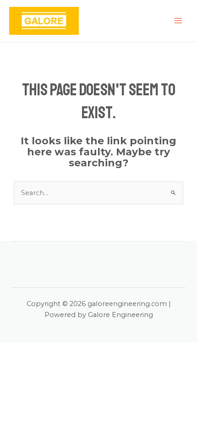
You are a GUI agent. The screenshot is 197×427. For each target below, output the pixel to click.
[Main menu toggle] (178, 20)
